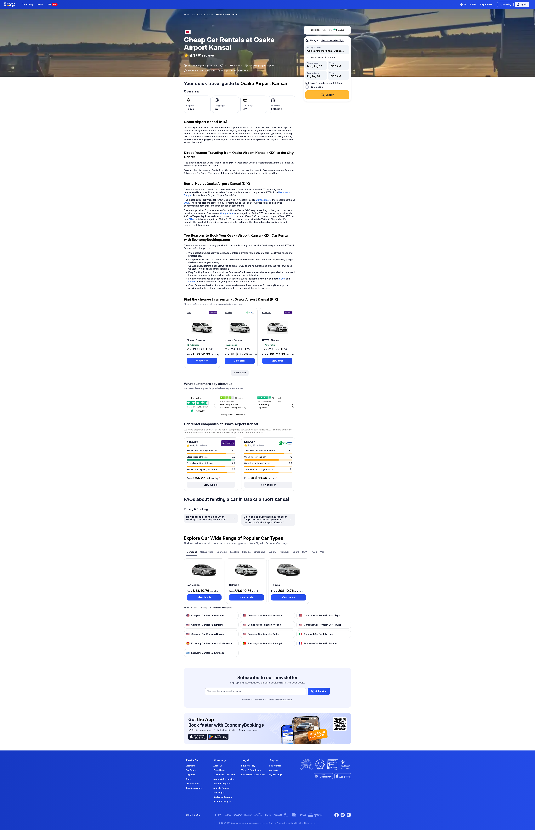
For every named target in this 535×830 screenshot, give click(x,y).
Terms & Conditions (251, 770)
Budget (188, 195)
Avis (287, 192)
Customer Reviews (222, 797)
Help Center (486, 4)
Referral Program (221, 783)
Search (330, 94)
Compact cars (263, 199)
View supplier (211, 484)
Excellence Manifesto (224, 774)
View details (204, 597)
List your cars (192, 783)
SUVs (186, 202)
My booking (505, 4)
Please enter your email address (224, 691)
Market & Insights (222, 801)
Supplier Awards (194, 788)
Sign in (523, 4)
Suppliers (190, 774)
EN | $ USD (470, 4)
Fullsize (228, 312)
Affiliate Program (221, 788)
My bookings (275, 774)
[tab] (192, 552)
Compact (266, 312)
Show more (240, 372)
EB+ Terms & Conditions (253, 774)
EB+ (52, 4)
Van (189, 312)
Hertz (281, 192)
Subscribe (321, 691)
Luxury (191, 281)
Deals (40, 4)
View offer (202, 360)
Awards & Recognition (224, 779)
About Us (217, 766)
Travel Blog (27, 4)
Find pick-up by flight (332, 40)
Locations (190, 766)
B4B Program (219, 792)
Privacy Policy (287, 699)
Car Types (191, 770)
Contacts (273, 770)
